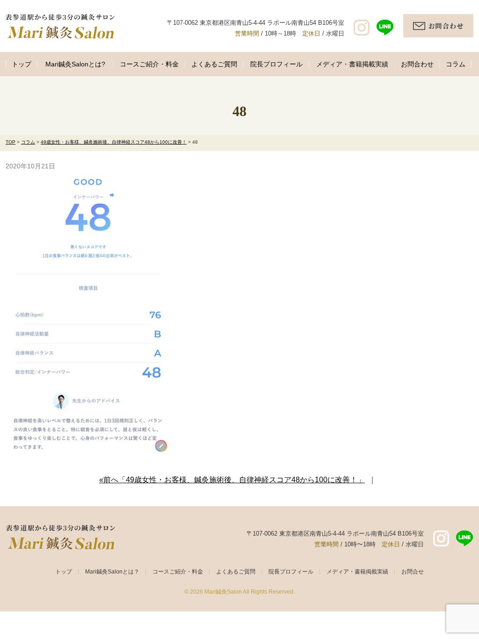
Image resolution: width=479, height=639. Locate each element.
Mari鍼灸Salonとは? (75, 64)
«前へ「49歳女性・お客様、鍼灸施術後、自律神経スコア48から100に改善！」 (232, 480)
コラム (455, 64)
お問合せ (412, 571)
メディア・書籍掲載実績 (352, 64)
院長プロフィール (276, 64)
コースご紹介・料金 (149, 64)
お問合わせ (417, 64)
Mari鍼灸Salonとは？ (112, 571)
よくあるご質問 (214, 64)
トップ (21, 64)
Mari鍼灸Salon (223, 591)
